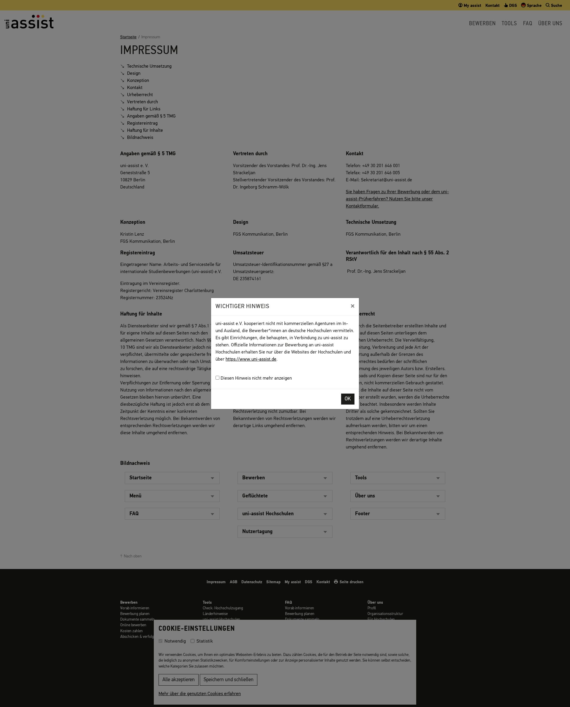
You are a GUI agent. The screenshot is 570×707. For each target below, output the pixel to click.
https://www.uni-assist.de (251, 359)
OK (348, 399)
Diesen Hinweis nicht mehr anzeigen (255, 378)
